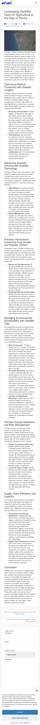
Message (8, 659)
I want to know (10, 650)
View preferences (20, 718)
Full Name (8, 633)
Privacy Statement (24, 722)
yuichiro (19, 24)
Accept (20, 712)
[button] (37, 691)
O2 (22, 26)
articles (27, 24)
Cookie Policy (14, 722)
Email (7, 642)
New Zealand (15, 26)
